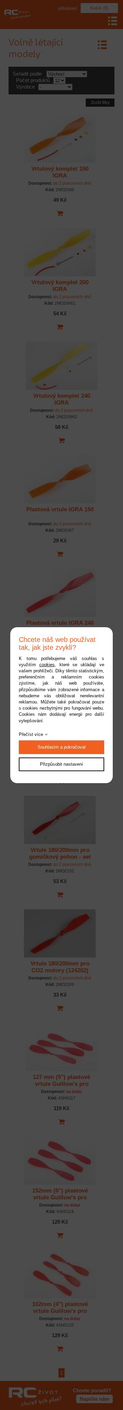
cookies (47, 664)
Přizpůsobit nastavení (61, 764)
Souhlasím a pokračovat (62, 747)
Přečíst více (31, 734)
